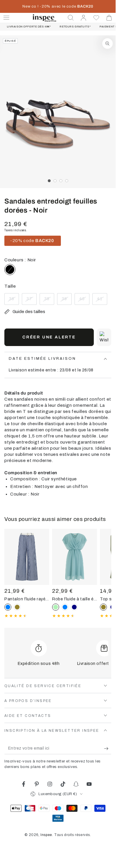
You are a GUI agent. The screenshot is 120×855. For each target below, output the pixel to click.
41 (102, 301)
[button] (70, 18)
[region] (58, 111)
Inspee (46, 835)
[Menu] (6, 18)
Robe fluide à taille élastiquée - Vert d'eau (74, 599)
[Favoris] (96, 18)
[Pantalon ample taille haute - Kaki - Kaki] (17, 607)
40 (84, 301)
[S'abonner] (107, 748)
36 (14, 301)
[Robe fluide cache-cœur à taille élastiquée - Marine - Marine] (74, 607)
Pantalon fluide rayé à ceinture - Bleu (26, 599)
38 (49, 301)
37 (31, 301)
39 (66, 301)
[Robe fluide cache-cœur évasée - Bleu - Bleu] (64, 607)
